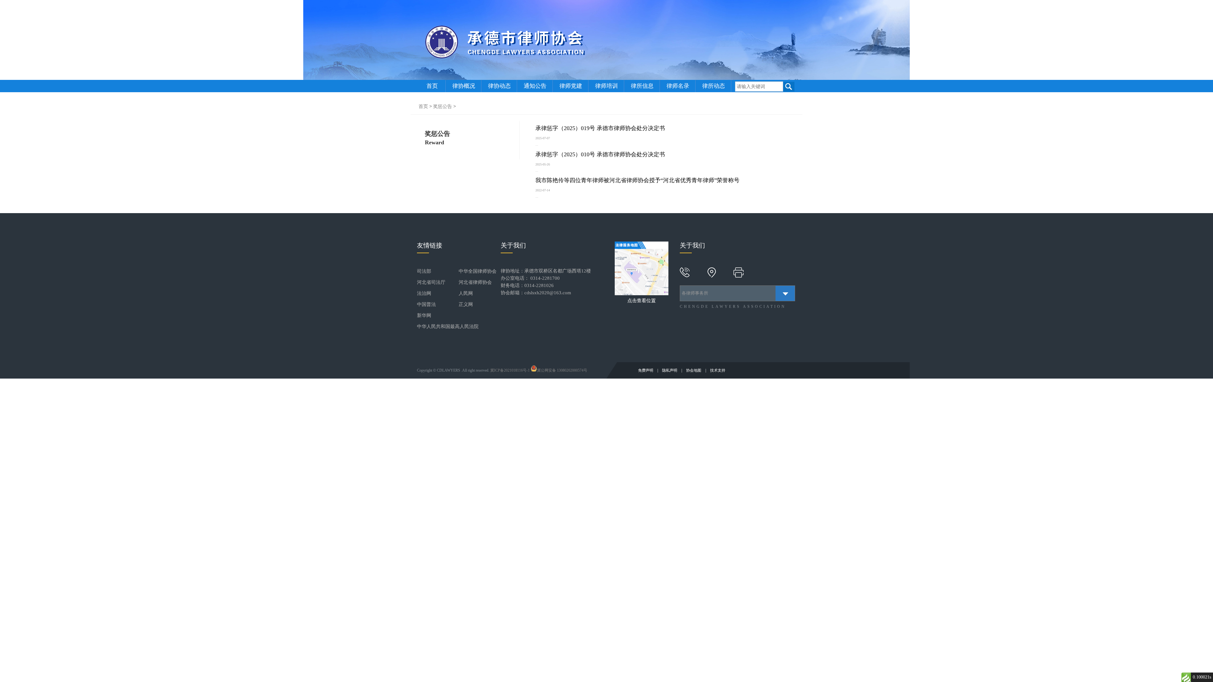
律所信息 (642, 86)
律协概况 (463, 86)
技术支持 (717, 370)
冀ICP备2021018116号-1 (510, 370)
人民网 (466, 293)
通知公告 (535, 86)
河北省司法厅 (431, 282)
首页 (432, 86)
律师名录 (678, 86)
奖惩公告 (442, 106)
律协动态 (499, 86)
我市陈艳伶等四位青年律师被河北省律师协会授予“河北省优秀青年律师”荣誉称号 (637, 180)
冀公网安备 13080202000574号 (562, 370)
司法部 (424, 271)
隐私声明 (670, 370)
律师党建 (570, 86)
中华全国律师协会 (478, 271)
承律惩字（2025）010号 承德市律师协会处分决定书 (600, 154)
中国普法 (426, 304)
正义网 (466, 304)
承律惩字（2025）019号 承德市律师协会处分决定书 (600, 128)
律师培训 (606, 86)
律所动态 (713, 86)
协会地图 (694, 370)
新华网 (424, 315)
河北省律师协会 (475, 282)
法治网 (424, 293)
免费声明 (646, 370)
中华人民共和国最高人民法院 (448, 326)
